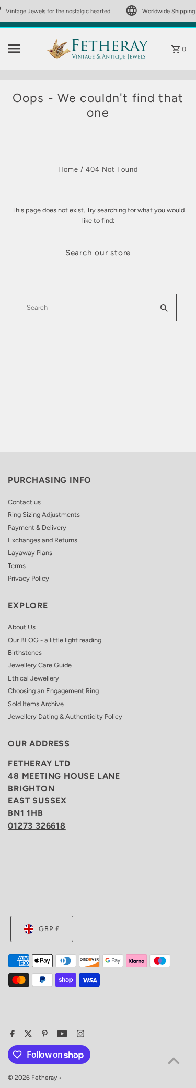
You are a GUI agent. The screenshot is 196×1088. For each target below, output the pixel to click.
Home (68, 169)
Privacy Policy (28, 578)
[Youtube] (60, 1034)
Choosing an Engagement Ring (53, 691)
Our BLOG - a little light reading (54, 640)
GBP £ (49, 929)
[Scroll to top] (174, 1060)
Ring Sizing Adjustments (44, 514)
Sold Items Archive (36, 704)
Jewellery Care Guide (40, 665)
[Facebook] (11, 1034)
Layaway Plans (30, 553)
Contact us (24, 502)
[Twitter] (26, 1034)
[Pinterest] (43, 1034)
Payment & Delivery (37, 527)
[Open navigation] (23, 49)
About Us (22, 627)
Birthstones (25, 652)
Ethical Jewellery (33, 678)
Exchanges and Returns (42, 540)
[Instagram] (79, 1034)
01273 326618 (37, 826)
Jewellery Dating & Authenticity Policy (65, 716)
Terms (17, 566)
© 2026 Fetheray (33, 1077)
